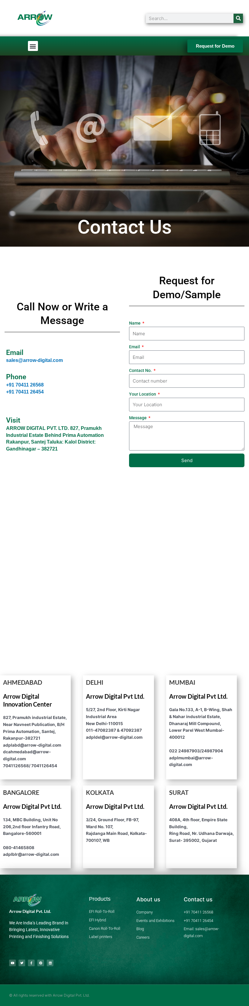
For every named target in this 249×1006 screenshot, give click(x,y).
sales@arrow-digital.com (34, 360)
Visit (13, 420)
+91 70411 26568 (25, 384)
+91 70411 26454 (25, 391)
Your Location (143, 394)
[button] (33, 46)
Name (135, 323)
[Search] (238, 18)
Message (138, 417)
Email (135, 346)
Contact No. (141, 370)
